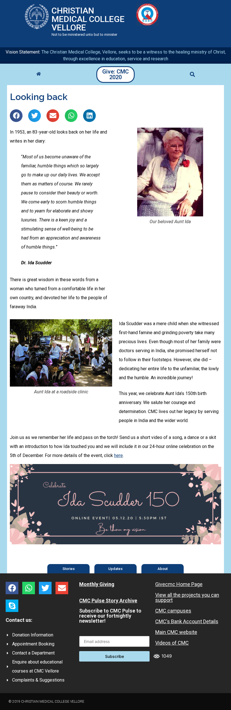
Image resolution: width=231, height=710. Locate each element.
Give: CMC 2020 (115, 74)
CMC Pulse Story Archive (108, 601)
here (118, 455)
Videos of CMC (172, 643)
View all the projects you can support (187, 597)
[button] (192, 74)
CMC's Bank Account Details (186, 621)
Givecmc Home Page (179, 584)
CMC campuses (173, 611)
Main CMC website (176, 632)
